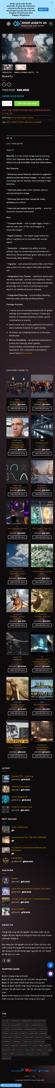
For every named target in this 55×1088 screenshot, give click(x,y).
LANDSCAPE (28, 1037)
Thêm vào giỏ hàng (27, 103)
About (27, 1076)
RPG (14, 1050)
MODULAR (28, 1041)
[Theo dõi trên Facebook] (4, 961)
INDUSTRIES (7, 1037)
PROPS (47, 1045)
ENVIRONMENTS (31, 1029)
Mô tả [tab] (9, 138)
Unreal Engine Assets (24, 72)
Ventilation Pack (42, 443)
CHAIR (26, 1025)
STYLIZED (47, 1050)
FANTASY (43, 1029)
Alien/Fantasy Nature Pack (42, 705)
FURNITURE (32, 1033)
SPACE (39, 1050)
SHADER (37, 122)
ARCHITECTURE (39, 1021)
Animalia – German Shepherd (17, 617)
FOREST (23, 1033)
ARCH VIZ (6, 1025)
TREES (12, 1054)
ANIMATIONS (26, 1021)
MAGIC (47, 1037)
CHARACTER (35, 1025)
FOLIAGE (14, 1033)
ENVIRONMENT (17, 1029)
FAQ (33, 1076)
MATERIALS (7, 1041)
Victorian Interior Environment (42, 748)
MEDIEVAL (17, 1041)
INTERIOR (17, 1037)
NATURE (6, 1045)
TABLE (5, 1054)
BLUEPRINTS (16, 1025)
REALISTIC (6, 1050)
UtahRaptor (17, 659)
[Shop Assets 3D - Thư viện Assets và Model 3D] (30, 23)
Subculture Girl (42, 402)
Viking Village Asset (17, 402)
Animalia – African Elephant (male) (17, 705)
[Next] (49, 48)
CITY (44, 1025)
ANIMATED (15, 1021)
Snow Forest (42, 488)
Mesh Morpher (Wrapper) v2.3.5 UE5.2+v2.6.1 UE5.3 (17, 445)
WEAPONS (6, 1058)
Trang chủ (7, 72)
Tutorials (20, 1054)
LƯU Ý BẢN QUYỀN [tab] (14, 143)
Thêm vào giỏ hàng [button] (17, 408)
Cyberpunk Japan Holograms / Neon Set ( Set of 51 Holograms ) (42, 661)
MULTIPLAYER (39, 1041)
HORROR (42, 1033)
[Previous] (6, 48)
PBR (40, 1045)
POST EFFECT (12, 122)
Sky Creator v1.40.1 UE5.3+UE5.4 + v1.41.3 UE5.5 (17, 573)
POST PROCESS (26, 122)
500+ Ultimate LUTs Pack (17, 529)
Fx (37, 72)
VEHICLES (29, 1054)
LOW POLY (39, 1037)
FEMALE (6, 1033)
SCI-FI (20, 1050)
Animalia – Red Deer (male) (42, 617)
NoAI (35, 1045)
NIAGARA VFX (26, 1045)
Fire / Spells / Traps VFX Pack (42, 529)
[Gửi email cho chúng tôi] (9, 961)
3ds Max (6, 1021)
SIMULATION (30, 1050)
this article (27, 353)
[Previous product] (9, 84)
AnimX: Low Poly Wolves (17, 747)
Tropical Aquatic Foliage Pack (42, 572)
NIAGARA (14, 1045)
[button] (9, 24)
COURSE (6, 1029)
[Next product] (4, 84)
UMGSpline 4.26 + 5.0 (17, 488)
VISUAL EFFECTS (42, 1054)
